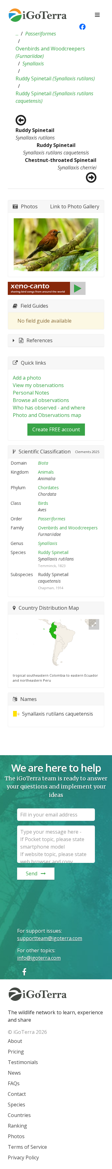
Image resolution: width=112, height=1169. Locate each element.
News (14, 1072)
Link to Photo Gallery (74, 206)
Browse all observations (41, 400)
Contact (17, 1094)
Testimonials (23, 1062)
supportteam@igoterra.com (49, 938)
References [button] (39, 340)
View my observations (38, 385)
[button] (17, 33)
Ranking (17, 1125)
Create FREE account (56, 429)
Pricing (16, 1051)
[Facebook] (24, 972)
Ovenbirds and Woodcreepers (50, 52)
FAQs (14, 1083)
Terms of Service (27, 1146)
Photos (16, 1136)
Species (16, 1104)
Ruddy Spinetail (55, 78)
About (15, 1041)
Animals (46, 472)
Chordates (48, 487)
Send (31, 873)
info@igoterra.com (39, 957)
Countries (19, 1115)
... (17, 33)
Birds (43, 503)
